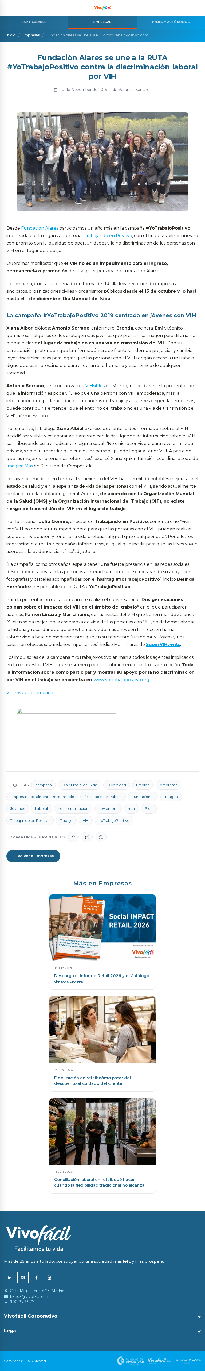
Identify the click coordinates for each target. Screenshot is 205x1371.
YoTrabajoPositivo (114, 820)
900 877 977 (22, 1302)
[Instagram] (23, 1277)
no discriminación (73, 808)
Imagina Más (19, 465)
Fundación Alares (39, 228)
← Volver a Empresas (33, 856)
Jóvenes (17, 808)
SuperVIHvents (163, 644)
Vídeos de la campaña (29, 692)
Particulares (34, 22)
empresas (168, 785)
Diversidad (116, 785)
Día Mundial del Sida (79, 785)
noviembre (108, 808)
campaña (43, 785)
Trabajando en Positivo (108, 235)
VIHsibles (95, 385)
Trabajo (66, 820)
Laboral (41, 808)
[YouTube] (49, 1277)
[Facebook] (36, 1277)
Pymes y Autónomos (171, 22)
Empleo (143, 785)
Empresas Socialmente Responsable (42, 797)
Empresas (31, 35)
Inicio (10, 35)
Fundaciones (143, 797)
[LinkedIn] (9, 1277)
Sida (149, 808)
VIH (86, 820)
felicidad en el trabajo (103, 797)
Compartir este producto (35, 837)
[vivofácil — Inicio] (102, 8)
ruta (131, 808)
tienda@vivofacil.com (30, 1296)
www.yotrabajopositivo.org (121, 679)
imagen (171, 797)
